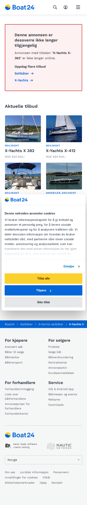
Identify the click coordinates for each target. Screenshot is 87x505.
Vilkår (46, 477)
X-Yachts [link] (21, 80)
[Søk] (56, 7)
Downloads (56, 404)
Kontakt (57, 482)
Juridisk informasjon (34, 472)
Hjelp (43, 482)
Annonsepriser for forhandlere (17, 406)
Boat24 (10, 324)
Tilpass (41, 290)
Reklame (54, 399)
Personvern (61, 472)
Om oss (10, 472)
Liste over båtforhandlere (15, 396)
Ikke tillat (43, 302)
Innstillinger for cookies (21, 477)
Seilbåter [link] (22, 73)
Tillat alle (43, 278)
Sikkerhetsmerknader (20, 482)
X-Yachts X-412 (60, 150)
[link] (23, 137)
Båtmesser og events (62, 394)
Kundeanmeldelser (61, 373)
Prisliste (53, 346)
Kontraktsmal (57, 362)
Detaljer (69, 266)
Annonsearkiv (57, 367)
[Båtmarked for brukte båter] (20, 7)
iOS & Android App (61, 389)
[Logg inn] (66, 7)
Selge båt (54, 352)
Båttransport (13, 362)
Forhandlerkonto (16, 413)
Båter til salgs (14, 352)
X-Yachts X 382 (19, 150)
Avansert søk (14, 346)
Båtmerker (12, 357)
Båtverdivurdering (60, 357)
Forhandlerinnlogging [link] (19, 389)
